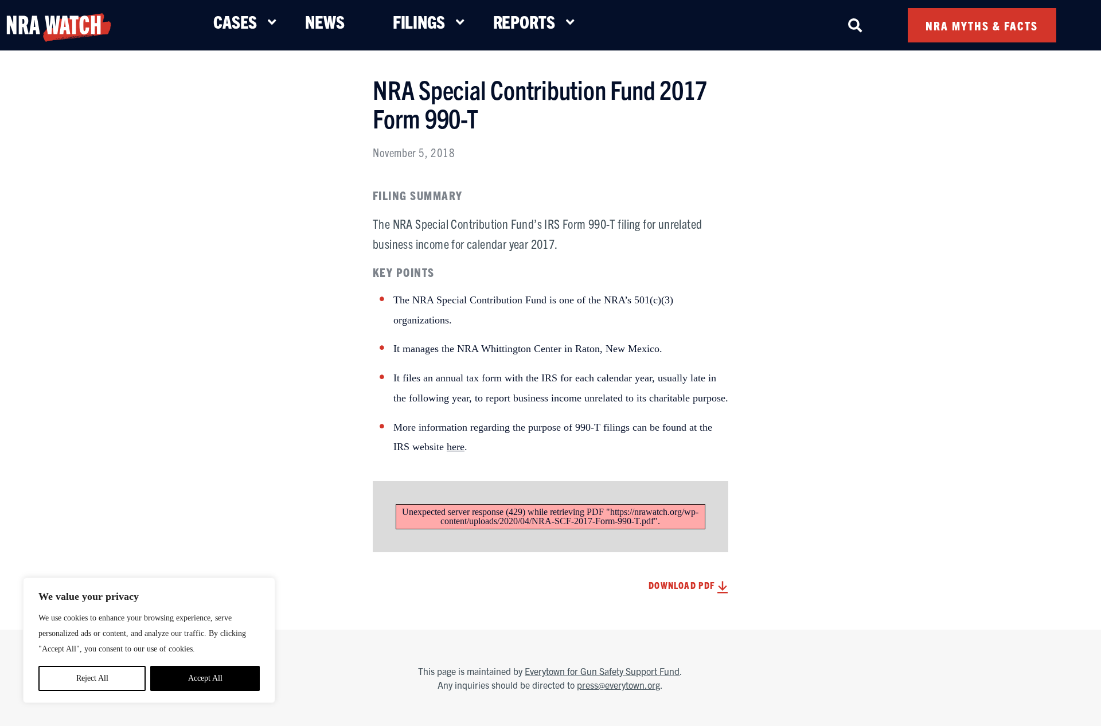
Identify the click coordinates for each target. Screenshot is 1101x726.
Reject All (92, 678)
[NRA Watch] (58, 25)
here (455, 446)
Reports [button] (524, 21)
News (324, 21)
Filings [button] (419, 21)
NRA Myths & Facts (982, 25)
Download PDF (683, 585)
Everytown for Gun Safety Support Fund (602, 671)
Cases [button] (235, 21)
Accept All (205, 678)
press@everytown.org (618, 684)
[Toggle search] (855, 25)
